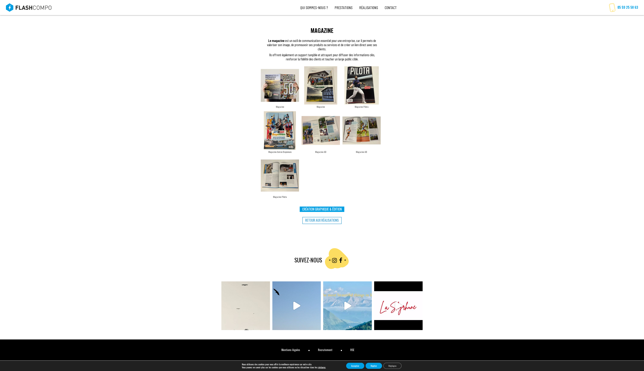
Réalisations (368, 7)
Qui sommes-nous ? (314, 7)
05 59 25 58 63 (628, 7)
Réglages (392, 365)
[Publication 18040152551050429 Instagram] (245, 305)
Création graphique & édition (322, 209)
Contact (391, 7)
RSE (352, 350)
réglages (322, 367)
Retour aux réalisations (322, 220)
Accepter (355, 365)
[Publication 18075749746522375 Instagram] (296, 305)
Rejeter (374, 365)
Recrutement (325, 350)
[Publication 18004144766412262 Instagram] (347, 305)
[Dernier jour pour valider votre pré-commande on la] (398, 305)
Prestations (344, 7)
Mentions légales (290, 350)
